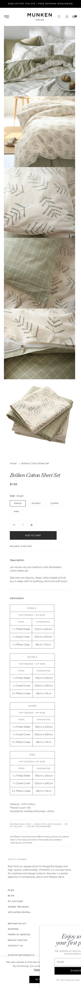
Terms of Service (19, 935)
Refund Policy (17, 924)
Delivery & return (21, 546)
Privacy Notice (17, 940)
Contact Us (15, 946)
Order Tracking (18, 907)
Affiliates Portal (19, 912)
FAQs (11, 890)
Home (13, 463)
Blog (11, 896)
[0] (72, 17)
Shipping (13, 929)
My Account (15, 901)
